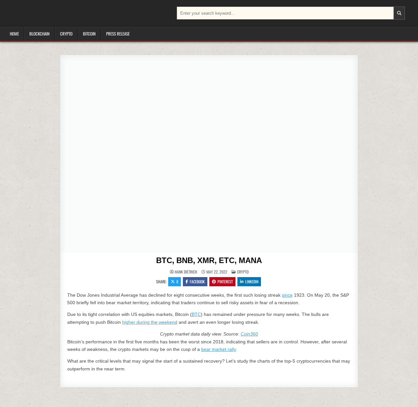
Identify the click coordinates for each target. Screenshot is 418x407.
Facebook (197, 281)
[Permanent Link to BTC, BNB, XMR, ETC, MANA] (209, 154)
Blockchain (39, 33)
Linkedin (251, 281)
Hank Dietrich (186, 272)
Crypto (66, 33)
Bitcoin (89, 33)
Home (14, 33)
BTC (196, 314)
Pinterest (225, 281)
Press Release (118, 33)
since (287, 295)
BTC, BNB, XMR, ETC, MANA (209, 260)
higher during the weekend (149, 322)
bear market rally (218, 349)
